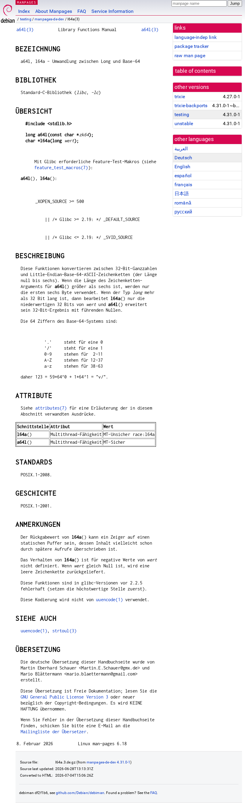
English (182, 166)
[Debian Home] (7, 12)
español (183, 175)
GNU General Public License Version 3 (64, 696)
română (182, 203)
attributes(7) (51, 407)
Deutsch (183, 157)
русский (183, 212)
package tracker (191, 46)
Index (24, 11)
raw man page (189, 55)
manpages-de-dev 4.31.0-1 (109, 762)
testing (25, 19)
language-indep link (195, 37)
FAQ (81, 11)
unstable (183, 123)
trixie (179, 96)
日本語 (181, 193)
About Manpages (53, 11)
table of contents (195, 71)
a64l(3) (24, 29)
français (183, 184)
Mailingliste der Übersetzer (53, 731)
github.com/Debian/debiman (80, 793)
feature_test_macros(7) (61, 167)
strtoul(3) (64, 630)
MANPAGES (26, 2)
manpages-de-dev (49, 19)
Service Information (112, 11)
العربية (181, 148)
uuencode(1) (109, 599)
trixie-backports (190, 105)
